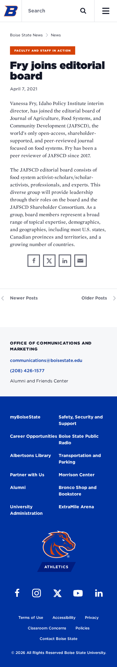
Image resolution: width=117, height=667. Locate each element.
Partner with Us (27, 474)
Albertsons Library (30, 455)
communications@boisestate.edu (46, 360)
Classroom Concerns (47, 628)
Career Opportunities (33, 436)
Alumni (18, 487)
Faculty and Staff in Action (42, 50)
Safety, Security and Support (81, 420)
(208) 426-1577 (27, 370)
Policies (83, 628)
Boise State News (26, 35)
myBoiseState (25, 416)
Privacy (92, 617)
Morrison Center (77, 474)
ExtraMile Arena (76, 506)
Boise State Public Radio (79, 439)
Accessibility (64, 617)
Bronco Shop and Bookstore (77, 490)
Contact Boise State (58, 638)
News (56, 35)
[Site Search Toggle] (83, 11)
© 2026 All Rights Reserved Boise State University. (58, 652)
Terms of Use (30, 617)
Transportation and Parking (80, 458)
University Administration (26, 510)
